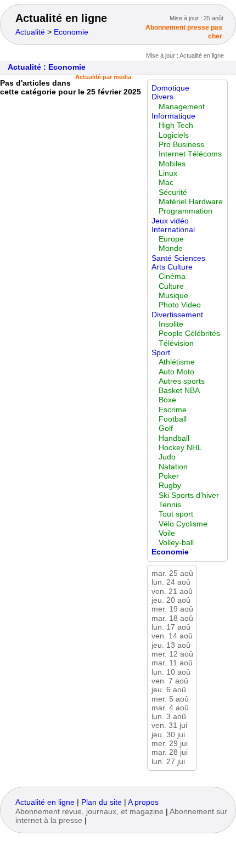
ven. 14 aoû (172, 636)
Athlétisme (177, 362)
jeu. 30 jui (168, 735)
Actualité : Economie (47, 67)
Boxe (167, 400)
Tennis (170, 505)
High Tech (176, 125)
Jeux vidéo (170, 221)
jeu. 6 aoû (168, 690)
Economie (71, 32)
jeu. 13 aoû (170, 645)
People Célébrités (189, 333)
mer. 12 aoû (172, 654)
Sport (160, 353)
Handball (174, 438)
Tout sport (176, 514)
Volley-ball (176, 543)
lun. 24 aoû (170, 582)
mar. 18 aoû (172, 618)
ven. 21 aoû (172, 591)
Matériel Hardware (191, 202)
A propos (143, 802)
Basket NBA (179, 390)
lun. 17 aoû (170, 627)
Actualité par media (103, 77)
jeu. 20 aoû (170, 600)
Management (182, 107)
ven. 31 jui (169, 725)
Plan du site (101, 802)
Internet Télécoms (190, 154)
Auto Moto (176, 372)
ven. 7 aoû (169, 681)
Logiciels (174, 135)
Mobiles (172, 164)
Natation (173, 467)
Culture (171, 286)
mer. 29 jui (169, 743)
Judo (167, 457)
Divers (162, 97)
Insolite (171, 324)
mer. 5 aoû (170, 699)
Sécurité (173, 192)
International (173, 230)
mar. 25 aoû (172, 573)
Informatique (173, 116)
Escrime (173, 410)
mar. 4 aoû (170, 708)
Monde (171, 248)
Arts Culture (172, 267)
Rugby (170, 485)
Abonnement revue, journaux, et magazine (89, 812)
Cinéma (172, 276)
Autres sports (182, 381)
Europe (171, 239)
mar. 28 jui (169, 752)
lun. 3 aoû (168, 717)
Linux (168, 173)
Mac (166, 182)
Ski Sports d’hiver (189, 495)
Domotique (170, 88)
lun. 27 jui (168, 762)
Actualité (30, 32)
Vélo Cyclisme (183, 524)
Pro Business (181, 145)
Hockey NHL (180, 448)
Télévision (176, 343)
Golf (166, 428)
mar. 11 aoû (172, 663)
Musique (173, 295)
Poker (169, 476)
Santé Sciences (178, 258)
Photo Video (180, 305)
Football (173, 419)
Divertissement (177, 315)
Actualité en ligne (61, 18)
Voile (167, 533)
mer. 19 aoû (172, 609)
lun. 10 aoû (170, 672)
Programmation (185, 211)
